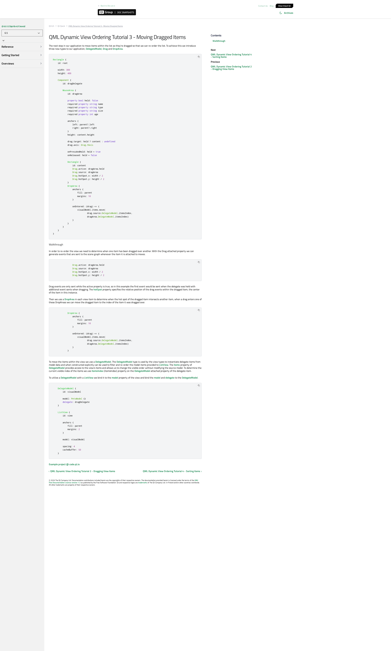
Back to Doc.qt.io (108, 6)
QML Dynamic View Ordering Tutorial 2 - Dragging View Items (82, 471)
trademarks (142, 482)
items (177, 365)
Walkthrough (219, 41)
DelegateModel (94, 49)
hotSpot (97, 289)
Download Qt (284, 5)
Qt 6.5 (51, 26)
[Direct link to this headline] (64, 244)
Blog (272, 5)
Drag (105, 49)
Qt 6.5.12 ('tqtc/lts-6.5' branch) (13, 26)
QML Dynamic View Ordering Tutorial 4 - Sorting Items (171, 471)
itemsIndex (97, 371)
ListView (163, 365)
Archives (288, 13)
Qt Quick (61, 26)
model (115, 377)
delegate (169, 377)
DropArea (118, 49)
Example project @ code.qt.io (64, 464)
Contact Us (263, 5)
